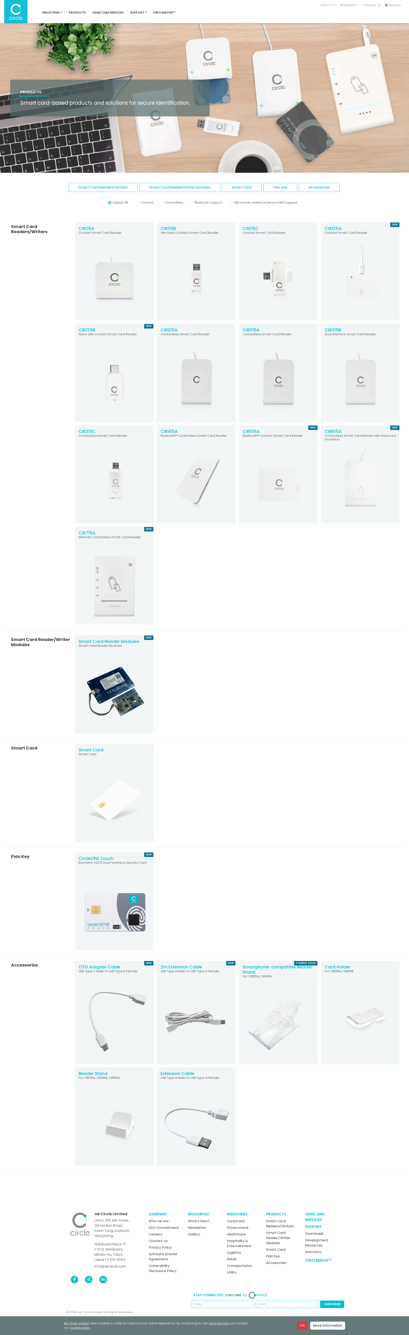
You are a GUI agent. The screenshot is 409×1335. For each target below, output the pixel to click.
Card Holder (337, 967)
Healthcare (236, 1234)
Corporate (236, 1221)
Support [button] (137, 12)
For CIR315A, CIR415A (257, 976)
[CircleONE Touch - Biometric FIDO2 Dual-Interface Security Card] (114, 911)
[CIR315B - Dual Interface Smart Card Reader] (360, 382)
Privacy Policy (160, 1247)
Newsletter (197, 1227)
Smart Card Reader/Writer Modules (278, 1237)
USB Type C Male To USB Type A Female (108, 971)
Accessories (276, 1262)
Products (77, 12)
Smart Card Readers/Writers (280, 1224)
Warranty (313, 1251)
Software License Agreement (163, 1257)
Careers (155, 1234)
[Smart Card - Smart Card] (114, 802)
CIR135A (333, 228)
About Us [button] (327, 5)
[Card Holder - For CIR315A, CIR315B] (360, 1019)
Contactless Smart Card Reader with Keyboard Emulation (360, 437)
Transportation (239, 1265)
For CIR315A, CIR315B (339, 971)
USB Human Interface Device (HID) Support (265, 202)
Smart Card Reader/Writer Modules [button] (179, 187)
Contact (147, 202)
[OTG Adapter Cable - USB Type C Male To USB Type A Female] (114, 1019)
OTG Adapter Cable (99, 967)
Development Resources (316, 1243)
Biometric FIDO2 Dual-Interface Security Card (112, 863)
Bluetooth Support (208, 202)
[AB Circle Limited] (80, 1224)
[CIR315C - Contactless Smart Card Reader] (114, 484)
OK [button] (302, 1325)
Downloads (314, 1233)
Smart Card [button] (242, 187)
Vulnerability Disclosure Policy (163, 1268)
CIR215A (169, 330)
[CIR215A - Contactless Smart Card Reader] (196, 382)
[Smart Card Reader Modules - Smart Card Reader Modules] (114, 694)
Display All (120, 202)
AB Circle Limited (111, 1213)
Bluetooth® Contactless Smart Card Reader (194, 436)
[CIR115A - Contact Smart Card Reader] (114, 281)
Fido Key (273, 1256)
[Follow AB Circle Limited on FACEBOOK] (74, 1279)
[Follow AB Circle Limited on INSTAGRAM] (88, 1279)
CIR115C (251, 228)
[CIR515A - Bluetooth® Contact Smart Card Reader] (278, 484)
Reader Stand (93, 1074)
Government (238, 1227)
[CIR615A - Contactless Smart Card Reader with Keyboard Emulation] (360, 484)
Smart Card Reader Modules (109, 641)
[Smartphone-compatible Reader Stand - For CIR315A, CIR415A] (278, 1024)
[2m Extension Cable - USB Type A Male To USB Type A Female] (196, 1019)
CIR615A (333, 431)
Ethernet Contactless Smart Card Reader (110, 537)
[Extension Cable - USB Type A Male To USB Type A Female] (196, 1126)
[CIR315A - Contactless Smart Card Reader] (278, 382)
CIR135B (87, 330)
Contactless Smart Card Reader (185, 334)
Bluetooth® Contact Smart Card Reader (273, 436)
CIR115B (168, 228)
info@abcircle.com (110, 1266)
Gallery (194, 1234)
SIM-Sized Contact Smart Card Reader (190, 233)
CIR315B (333, 330)
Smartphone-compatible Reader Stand (277, 969)
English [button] (394, 5)
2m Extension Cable (181, 967)
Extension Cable (177, 1074)
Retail (231, 1259)
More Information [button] (327, 1325)
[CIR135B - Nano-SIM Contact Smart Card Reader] (114, 382)
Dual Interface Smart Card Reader (350, 334)
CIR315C (87, 431)
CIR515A (251, 431)
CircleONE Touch (96, 858)
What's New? (198, 1221)
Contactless (174, 202)
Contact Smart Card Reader (100, 233)
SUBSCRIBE (332, 1304)
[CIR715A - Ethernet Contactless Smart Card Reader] (114, 585)
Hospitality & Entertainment (239, 1243)
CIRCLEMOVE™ (164, 12)
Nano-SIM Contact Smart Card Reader (108, 334)
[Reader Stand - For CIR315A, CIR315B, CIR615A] (114, 1126)
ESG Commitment (164, 1227)
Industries (237, 1214)
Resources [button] (348, 5)
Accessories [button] (319, 187)
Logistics (234, 1252)
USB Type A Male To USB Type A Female (190, 971)
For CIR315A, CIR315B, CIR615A (99, 1078)
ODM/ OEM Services (108, 12)
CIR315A (251, 330)
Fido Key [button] (280, 187)
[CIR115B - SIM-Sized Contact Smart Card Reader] (196, 281)
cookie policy (80, 1328)
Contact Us (372, 5)
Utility (231, 1272)
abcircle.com (219, 1323)
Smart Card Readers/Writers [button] (103, 187)
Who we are (159, 1221)
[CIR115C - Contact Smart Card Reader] (278, 281)
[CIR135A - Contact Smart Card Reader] (360, 281)
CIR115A (86, 228)
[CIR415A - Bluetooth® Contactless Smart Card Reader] (196, 484)
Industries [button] (51, 12)
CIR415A (169, 431)
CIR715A (87, 533)
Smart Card (91, 750)
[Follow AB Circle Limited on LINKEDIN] (103, 1279)
